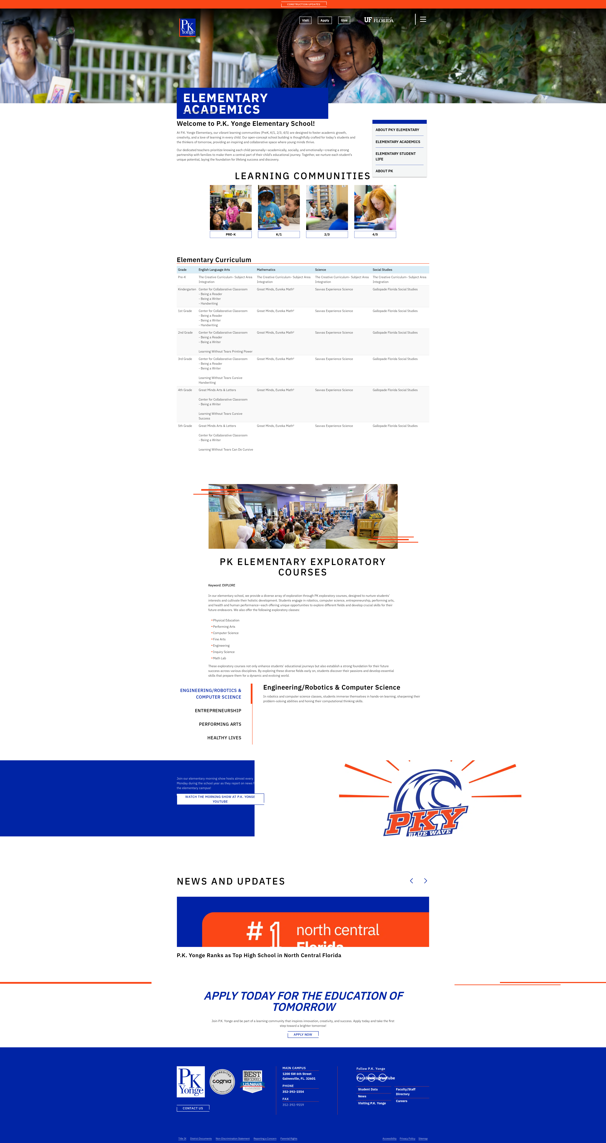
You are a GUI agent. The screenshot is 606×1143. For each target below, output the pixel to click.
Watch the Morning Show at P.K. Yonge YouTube (220, 799)
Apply (325, 20)
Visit (305, 20)
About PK (384, 170)
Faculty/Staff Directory (405, 1091)
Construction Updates (303, 4)
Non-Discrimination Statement (233, 1138)
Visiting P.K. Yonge (372, 1103)
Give (344, 20)
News (362, 1096)
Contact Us (193, 1108)
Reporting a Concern (265, 1138)
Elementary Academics (398, 141)
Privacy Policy (407, 1138)
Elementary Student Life (396, 156)
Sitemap (423, 1138)
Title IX (182, 1138)
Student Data (368, 1089)
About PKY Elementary (397, 129)
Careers (401, 1101)
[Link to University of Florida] (379, 20)
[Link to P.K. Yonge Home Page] (187, 28)
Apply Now (303, 1034)
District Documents (201, 1138)
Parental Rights (288, 1138)
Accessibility (390, 1138)
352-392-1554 (293, 1091)
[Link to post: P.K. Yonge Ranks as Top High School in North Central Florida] (303, 922)
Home (181, 112)
